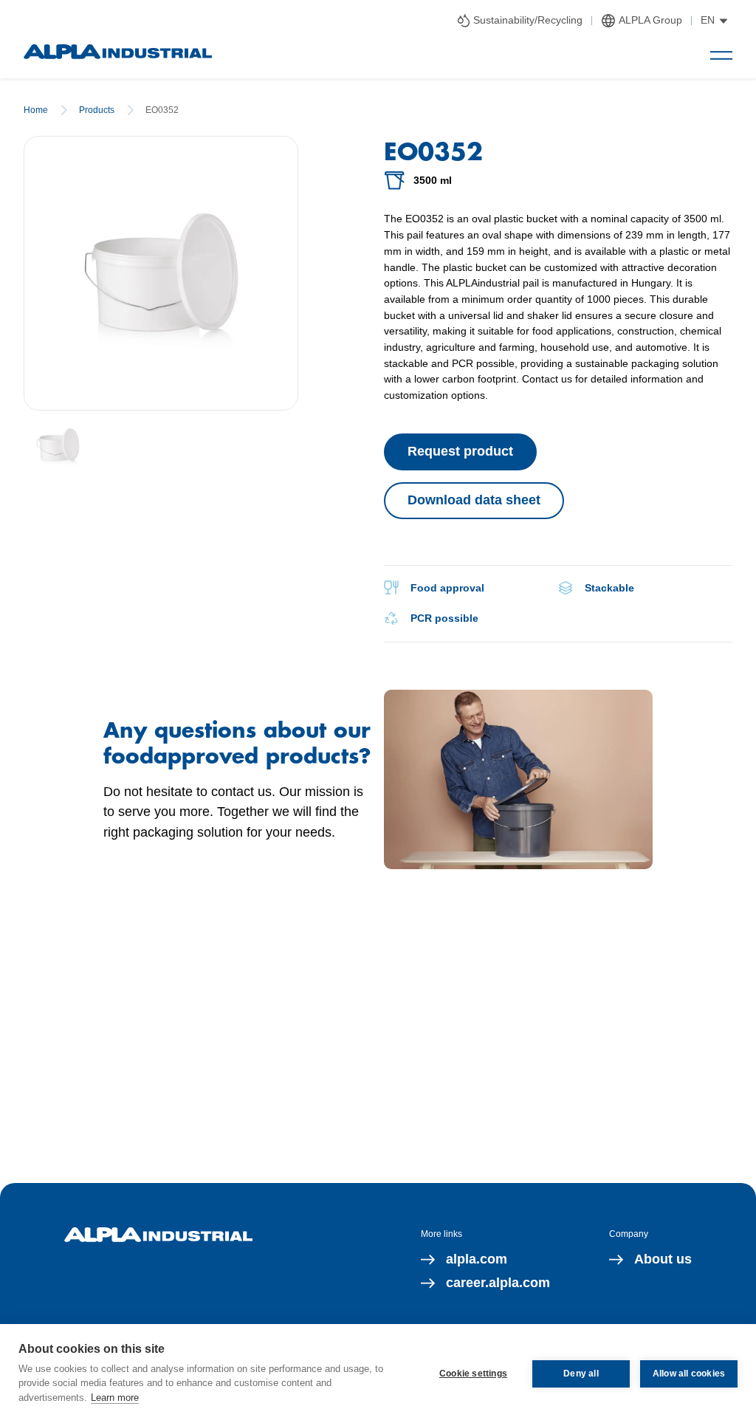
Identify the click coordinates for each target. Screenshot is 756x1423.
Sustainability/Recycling (528, 20)
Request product (460, 451)
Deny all (581, 1373)
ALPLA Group (650, 20)
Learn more (115, 1397)
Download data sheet (474, 500)
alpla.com (476, 1259)
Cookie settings (473, 1373)
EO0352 (162, 110)
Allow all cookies (689, 1373)
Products (96, 110)
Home (36, 110)
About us (663, 1259)
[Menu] (721, 55)
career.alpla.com (498, 1282)
